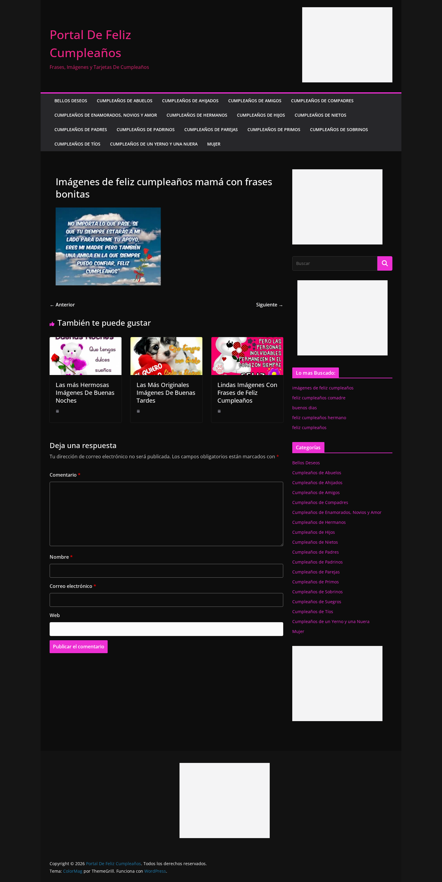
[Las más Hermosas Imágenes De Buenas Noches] (85, 341)
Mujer (213, 144)
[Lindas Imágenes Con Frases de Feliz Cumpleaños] (247, 341)
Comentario (65, 475)
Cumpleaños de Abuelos (124, 100)
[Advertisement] (347, 44)
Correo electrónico (73, 586)
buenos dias (304, 407)
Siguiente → (269, 304)
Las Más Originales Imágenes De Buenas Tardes (166, 392)
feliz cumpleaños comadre (318, 398)
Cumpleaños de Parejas (211, 129)
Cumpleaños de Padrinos (146, 129)
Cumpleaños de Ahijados (190, 100)
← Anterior (62, 304)
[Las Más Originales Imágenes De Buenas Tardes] (166, 341)
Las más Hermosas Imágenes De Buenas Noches (85, 392)
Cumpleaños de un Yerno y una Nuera (154, 144)
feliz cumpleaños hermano (319, 417)
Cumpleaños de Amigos (254, 100)
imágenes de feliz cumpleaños (323, 388)
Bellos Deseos (70, 100)
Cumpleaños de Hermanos (197, 115)
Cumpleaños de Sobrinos (339, 129)
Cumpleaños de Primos (273, 129)
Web (55, 615)
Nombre (61, 557)
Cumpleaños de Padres (80, 129)
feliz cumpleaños (309, 427)
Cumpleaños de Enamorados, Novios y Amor (105, 115)
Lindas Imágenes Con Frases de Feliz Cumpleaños (247, 392)
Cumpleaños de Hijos (261, 115)
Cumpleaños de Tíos (77, 144)
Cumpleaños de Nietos (320, 115)
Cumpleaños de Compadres (322, 100)
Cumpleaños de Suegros (316, 601)
